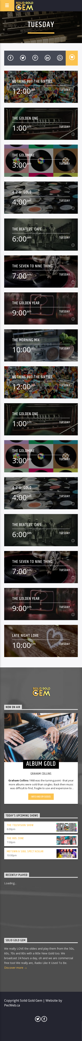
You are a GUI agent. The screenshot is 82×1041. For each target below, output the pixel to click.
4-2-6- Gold (21, 192)
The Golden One (25, 118)
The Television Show (20, 825)
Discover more (14, 967)
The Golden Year (26, 303)
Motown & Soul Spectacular (25, 851)
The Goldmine (23, 155)
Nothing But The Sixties (32, 81)
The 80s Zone (15, 838)
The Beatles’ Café (27, 229)
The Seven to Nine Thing (32, 266)
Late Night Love (25, 635)
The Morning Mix (26, 340)
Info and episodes (41, 797)
